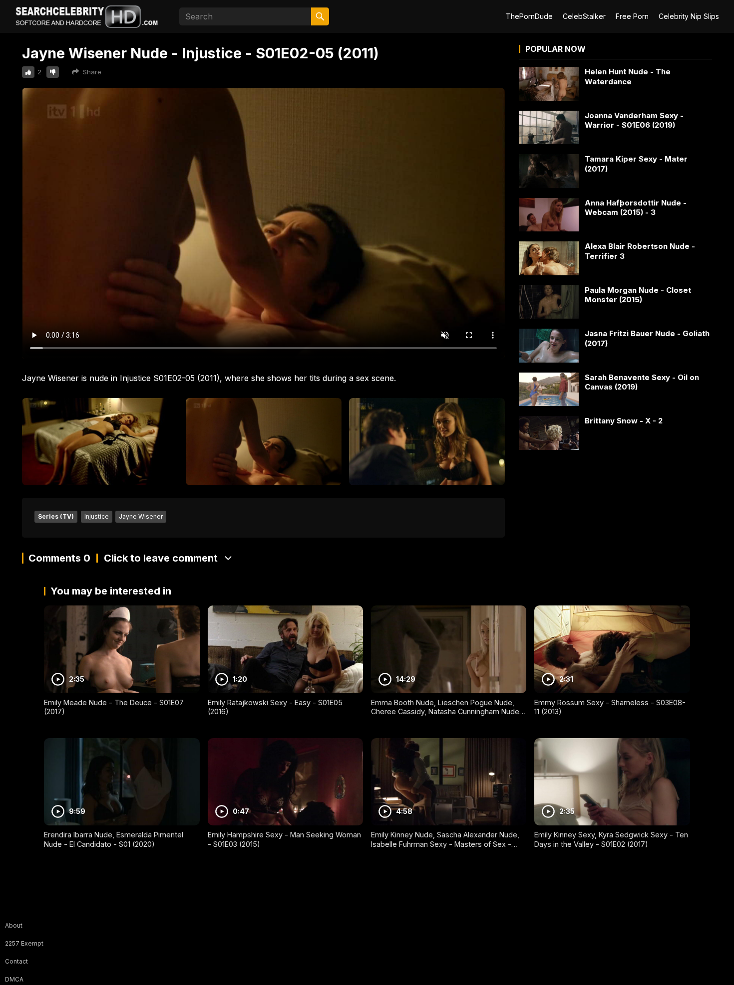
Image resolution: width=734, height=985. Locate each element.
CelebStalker (584, 16)
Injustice (96, 516)
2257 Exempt (24, 943)
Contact (16, 961)
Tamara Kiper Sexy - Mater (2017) (636, 164)
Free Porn (632, 16)
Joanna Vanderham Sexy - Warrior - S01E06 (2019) (634, 120)
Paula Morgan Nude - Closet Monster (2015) (638, 295)
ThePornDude (529, 16)
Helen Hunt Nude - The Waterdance (628, 76)
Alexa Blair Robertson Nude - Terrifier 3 (640, 251)
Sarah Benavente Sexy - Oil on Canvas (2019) (642, 382)
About (13, 925)
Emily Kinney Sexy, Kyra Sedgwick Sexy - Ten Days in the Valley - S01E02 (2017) (611, 839)
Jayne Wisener (141, 516)
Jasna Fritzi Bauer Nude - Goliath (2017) (647, 338)
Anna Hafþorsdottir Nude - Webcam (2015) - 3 (636, 207)
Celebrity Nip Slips (689, 16)
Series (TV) (56, 516)
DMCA (14, 979)
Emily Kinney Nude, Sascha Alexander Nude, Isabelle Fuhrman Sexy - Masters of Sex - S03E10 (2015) (445, 843)
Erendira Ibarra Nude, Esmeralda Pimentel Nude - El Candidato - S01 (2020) (113, 839)
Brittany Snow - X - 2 (624, 420)
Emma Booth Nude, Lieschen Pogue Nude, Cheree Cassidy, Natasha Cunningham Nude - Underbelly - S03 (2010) (448, 711)
